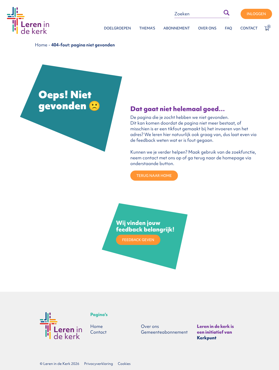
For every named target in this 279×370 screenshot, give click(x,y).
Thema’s (147, 28)
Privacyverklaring (98, 363)
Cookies (124, 363)
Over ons (207, 28)
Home (41, 45)
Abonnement (176, 28)
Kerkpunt (207, 338)
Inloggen (256, 13)
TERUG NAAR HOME (154, 175)
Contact (249, 28)
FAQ (228, 28)
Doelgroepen (117, 28)
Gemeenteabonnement (164, 332)
